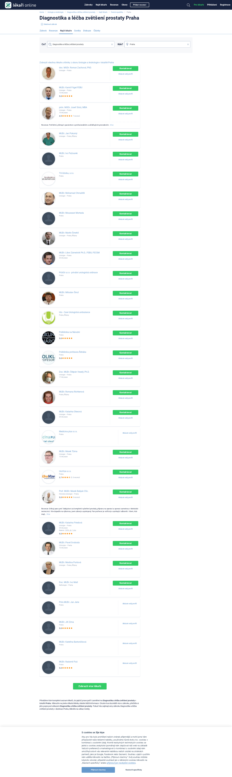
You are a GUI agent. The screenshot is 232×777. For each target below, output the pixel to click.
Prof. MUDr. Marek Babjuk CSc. (73, 491)
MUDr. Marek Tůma (68, 451)
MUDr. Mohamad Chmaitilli (72, 193)
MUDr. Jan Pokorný (68, 133)
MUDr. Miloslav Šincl (69, 292)
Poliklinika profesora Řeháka (72, 352)
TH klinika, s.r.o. (66, 173)
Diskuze (87, 30)
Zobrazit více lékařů (89, 686)
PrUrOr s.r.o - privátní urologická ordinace (78, 272)
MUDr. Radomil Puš (68, 661)
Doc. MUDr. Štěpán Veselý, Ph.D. (74, 372)
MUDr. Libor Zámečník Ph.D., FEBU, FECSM (79, 252)
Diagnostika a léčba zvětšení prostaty (81, 12)
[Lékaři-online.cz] (20, 5)
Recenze (114, 4)
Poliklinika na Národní (69, 332)
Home (41, 12)
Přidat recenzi (139, 5)
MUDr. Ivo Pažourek (68, 153)
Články (97, 30)
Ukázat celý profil (125, 74)
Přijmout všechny (98, 770)
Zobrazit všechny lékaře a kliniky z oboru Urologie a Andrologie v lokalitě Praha (76, 62)
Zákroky (88, 4)
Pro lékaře (199, 4)
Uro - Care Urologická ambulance (74, 312)
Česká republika (117, 12)
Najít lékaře (101, 4)
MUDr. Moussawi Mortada (71, 213)
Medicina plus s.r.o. (68, 431)
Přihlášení (212, 4)
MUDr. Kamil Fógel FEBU (70, 87)
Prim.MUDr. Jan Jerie (69, 602)
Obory (124, 4)
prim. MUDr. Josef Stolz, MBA (73, 107)
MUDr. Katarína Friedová (70, 522)
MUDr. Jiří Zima (66, 622)
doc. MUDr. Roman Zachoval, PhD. (75, 67)
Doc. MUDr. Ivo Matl (68, 582)
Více (111, 125)
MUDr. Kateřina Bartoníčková (72, 642)
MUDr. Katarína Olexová (70, 411)
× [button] (112, 44)
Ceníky (77, 30)
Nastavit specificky (134, 770)
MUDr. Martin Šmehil (69, 232)
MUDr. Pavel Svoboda (69, 542)
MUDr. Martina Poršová (70, 562)
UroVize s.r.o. (65, 471)
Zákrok (43, 30)
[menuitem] (88, 5)
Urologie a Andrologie (56, 12)
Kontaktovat (125, 68)
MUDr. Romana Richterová (71, 391)
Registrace (225, 4)
